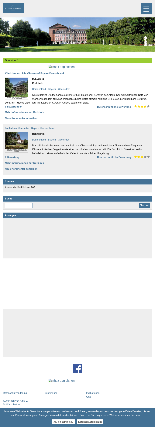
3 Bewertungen (13, 106)
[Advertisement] (77, 238)
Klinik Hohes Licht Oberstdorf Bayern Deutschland (34, 73)
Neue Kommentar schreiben (21, 118)
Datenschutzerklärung (90, 421)
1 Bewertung (12, 157)
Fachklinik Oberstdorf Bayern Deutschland (29, 128)
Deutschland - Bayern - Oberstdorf (51, 89)
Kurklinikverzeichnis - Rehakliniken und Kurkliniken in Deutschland (17, 8)
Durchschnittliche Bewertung (114, 106)
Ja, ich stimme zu (63, 421)
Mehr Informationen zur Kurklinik (24, 112)
